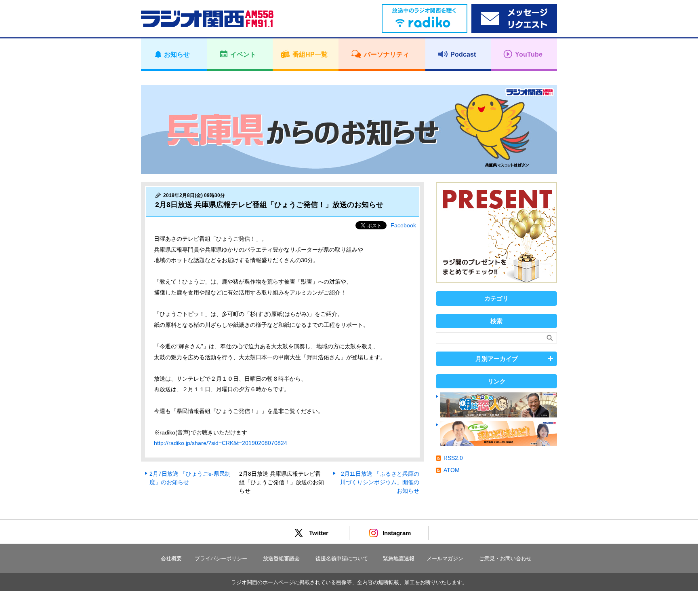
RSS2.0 (453, 458)
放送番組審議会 (281, 558)
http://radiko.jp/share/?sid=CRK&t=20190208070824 (220, 443)
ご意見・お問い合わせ (505, 558)
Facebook (403, 225)
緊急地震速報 (398, 558)
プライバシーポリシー (221, 558)
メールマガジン (445, 558)
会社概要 (171, 558)
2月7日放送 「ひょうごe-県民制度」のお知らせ (190, 477)
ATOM (452, 470)
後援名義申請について (341, 558)
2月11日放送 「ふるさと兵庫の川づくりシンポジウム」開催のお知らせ (379, 482)
